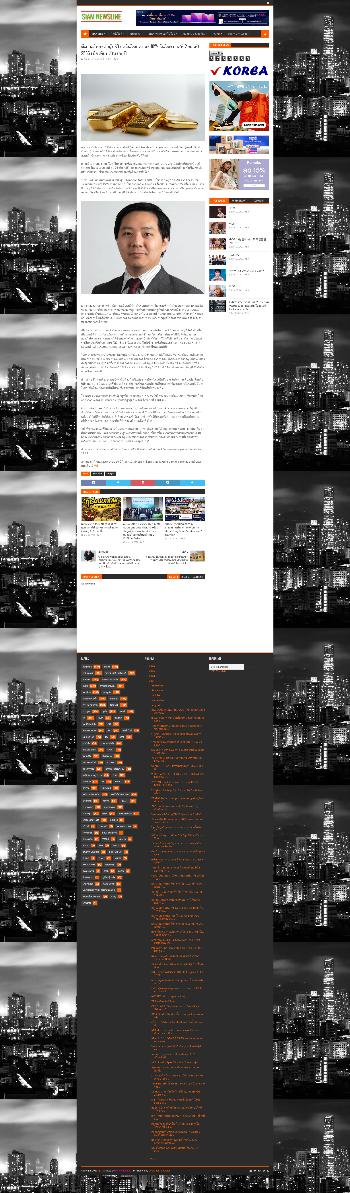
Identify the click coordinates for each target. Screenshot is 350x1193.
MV (106, 737)
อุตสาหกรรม (109, 807)
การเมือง (87, 782)
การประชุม (87, 833)
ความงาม (111, 762)
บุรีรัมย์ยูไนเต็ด (109, 877)
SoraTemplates (123, 1170)
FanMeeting (124, 826)
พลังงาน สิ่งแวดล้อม (194, 33)
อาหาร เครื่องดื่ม (90, 699)
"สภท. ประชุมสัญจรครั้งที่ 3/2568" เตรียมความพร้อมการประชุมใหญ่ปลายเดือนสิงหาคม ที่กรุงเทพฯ (183, 529)
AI (103, 782)
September (158, 700)
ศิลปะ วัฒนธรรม (109, 833)
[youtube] (259, 1170)
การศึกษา (114, 699)
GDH (115, 775)
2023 (152, 681)
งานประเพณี (105, 788)
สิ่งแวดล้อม (107, 756)
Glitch (232, 207)
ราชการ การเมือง (237, 33)
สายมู (106, 871)
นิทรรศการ (88, 877)
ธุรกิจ (105, 711)
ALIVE (232, 286)
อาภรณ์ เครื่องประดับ (115, 769)
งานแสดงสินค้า (89, 750)
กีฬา (109, 730)
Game (102, 858)
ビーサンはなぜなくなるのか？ (246, 270)
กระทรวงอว (88, 807)
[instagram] (267, 1170)
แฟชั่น (121, 871)
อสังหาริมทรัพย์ (89, 762)
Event (110, 750)
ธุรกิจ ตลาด (97, 474)
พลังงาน (122, 839)
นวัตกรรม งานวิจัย (110, 679)
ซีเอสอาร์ (114, 705)
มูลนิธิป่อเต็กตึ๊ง (89, 724)
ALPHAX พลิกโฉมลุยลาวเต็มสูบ (168, 996)
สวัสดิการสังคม (125, 813)
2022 (152, 1158)
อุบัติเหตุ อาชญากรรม (92, 775)
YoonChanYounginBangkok (99, 890)
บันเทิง (107, 667)
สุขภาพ (86, 788)
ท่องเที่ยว (87, 692)
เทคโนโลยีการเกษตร (120, 794)
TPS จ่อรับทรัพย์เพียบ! (163, 1001)
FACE (232, 223)
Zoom (116, 845)
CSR (109, 724)
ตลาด (121, 737)
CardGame (108, 884)
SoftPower (89, 865)
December (158, 685)
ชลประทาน (110, 865)
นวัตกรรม (87, 801)
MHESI (117, 858)
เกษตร (100, 718)
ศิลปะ (104, 813)
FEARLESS (234, 255)
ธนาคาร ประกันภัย (91, 852)
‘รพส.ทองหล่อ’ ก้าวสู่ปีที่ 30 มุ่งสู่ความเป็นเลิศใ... (177, 814)
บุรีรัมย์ (86, 826)
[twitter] (255, 1170)
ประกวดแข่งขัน (107, 743)
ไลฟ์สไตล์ (116, 33)
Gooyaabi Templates (159, 1170)
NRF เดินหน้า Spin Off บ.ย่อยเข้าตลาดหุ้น (174, 1062)
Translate (221, 671)
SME (101, 845)
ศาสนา (86, 845)
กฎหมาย (114, 820)
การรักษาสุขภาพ (90, 705)
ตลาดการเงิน (88, 769)
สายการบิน (88, 839)
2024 (152, 676)
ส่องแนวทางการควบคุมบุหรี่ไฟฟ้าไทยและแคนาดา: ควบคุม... (174, 1141)
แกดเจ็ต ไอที (88, 737)
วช (84, 718)
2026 (152, 666)
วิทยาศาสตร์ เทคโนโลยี (162, 33)
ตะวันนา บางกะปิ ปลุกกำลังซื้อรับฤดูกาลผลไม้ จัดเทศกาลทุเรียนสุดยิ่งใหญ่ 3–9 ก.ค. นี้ (99, 527)
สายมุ (113, 896)
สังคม (216, 33)
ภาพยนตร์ (103, 826)
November (158, 690)
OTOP (86, 858)
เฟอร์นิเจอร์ (88, 884)
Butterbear (115, 852)
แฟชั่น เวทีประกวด (91, 820)
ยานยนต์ (118, 718)
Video (105, 839)
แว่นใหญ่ (87, 903)
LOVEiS (119, 782)
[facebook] (267, 2)
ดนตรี (122, 711)
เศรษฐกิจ (135, 33)
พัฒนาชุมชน (88, 871)
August (156, 705)
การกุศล (86, 711)
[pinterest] (263, 1170)
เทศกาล (106, 801)
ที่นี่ (96, 466)
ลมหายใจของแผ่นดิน (92, 896)
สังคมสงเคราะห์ (89, 730)
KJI (99, 1170)
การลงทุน (87, 813)
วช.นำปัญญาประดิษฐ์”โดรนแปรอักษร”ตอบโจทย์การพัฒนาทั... (175, 917)
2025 (152, 671)
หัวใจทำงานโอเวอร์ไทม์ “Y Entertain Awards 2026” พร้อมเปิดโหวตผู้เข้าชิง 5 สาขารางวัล (249, 306)
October (157, 695)
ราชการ (86, 679)
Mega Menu (97, 33)
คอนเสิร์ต (87, 756)
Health (124, 801)
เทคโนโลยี (127, 730)
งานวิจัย (86, 743)
